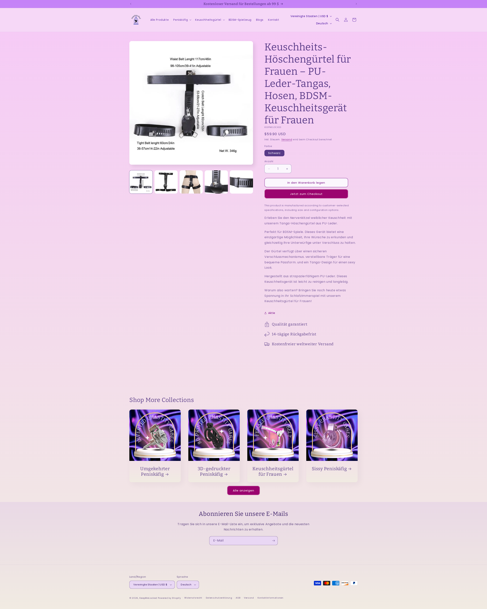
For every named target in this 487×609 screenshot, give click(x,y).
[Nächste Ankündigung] (356, 3)
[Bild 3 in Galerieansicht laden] (191, 182)
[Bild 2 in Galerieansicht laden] (166, 182)
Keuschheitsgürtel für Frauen (272, 471)
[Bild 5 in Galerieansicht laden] (241, 182)
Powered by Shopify (169, 597)
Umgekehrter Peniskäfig (155, 471)
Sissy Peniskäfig (329, 468)
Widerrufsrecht (193, 597)
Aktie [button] (271, 313)
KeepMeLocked (148, 597)
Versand (286, 139)
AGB (238, 597)
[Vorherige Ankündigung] (131, 3)
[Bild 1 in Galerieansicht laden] (141, 182)
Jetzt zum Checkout (306, 194)
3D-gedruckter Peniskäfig (214, 471)
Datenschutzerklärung (219, 597)
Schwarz (274, 153)
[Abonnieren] (273, 540)
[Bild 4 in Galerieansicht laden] (216, 182)
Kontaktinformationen (270, 597)
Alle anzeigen (243, 490)
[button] (182, 20)
